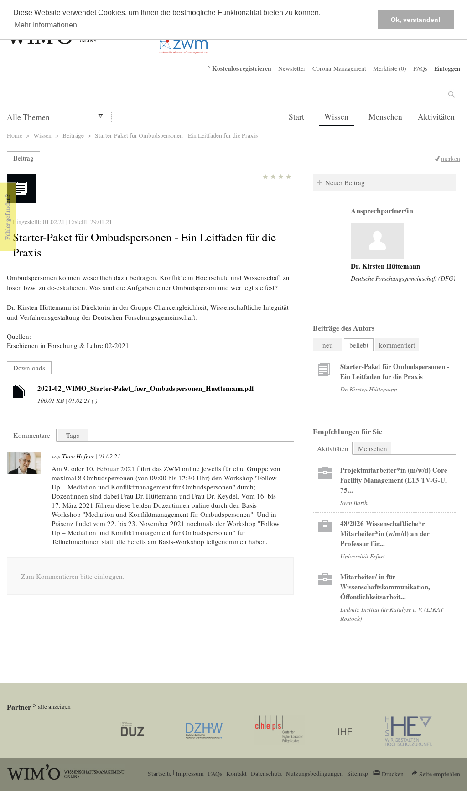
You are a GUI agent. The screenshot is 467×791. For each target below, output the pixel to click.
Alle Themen (28, 117)
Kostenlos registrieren (241, 68)
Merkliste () (389, 68)
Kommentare (31, 435)
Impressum (190, 773)
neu (327, 344)
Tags (72, 435)
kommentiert (397, 344)
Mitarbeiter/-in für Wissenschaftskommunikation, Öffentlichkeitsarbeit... (385, 587)
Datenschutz (266, 773)
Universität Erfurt (362, 556)
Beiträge (73, 135)
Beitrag (23, 157)
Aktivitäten (436, 116)
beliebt (358, 344)
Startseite (159, 773)
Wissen (336, 116)
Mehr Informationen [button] (46, 25)
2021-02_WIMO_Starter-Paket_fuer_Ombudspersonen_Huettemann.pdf (145, 388)
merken (450, 158)
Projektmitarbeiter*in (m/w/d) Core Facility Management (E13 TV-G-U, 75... (393, 480)
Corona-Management (339, 68)
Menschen (385, 116)
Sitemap (357, 773)
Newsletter (292, 68)
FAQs (420, 68)
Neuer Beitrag (345, 182)
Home (14, 135)
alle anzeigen (54, 706)
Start (296, 116)
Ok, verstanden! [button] (416, 19)
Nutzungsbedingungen (314, 773)
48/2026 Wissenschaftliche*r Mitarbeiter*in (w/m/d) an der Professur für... (385, 533)
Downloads (29, 367)
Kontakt (236, 773)
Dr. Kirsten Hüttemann (385, 266)
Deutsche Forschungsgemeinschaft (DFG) (403, 278)
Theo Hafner (78, 456)
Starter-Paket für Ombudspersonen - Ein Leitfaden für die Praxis (394, 371)
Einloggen (447, 68)
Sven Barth (354, 502)
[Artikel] (19, 393)
